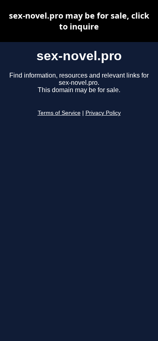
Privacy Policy (103, 113)
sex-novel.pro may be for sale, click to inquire (79, 21)
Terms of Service (59, 113)
